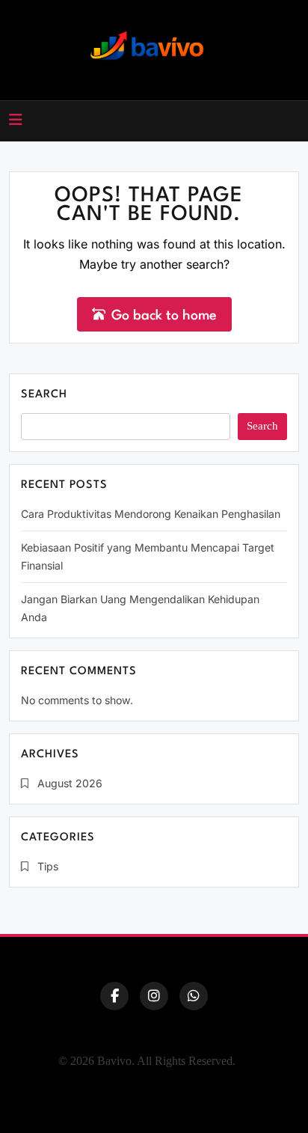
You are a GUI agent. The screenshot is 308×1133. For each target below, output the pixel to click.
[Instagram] (154, 996)
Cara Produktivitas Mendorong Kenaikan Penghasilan (150, 513)
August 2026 (69, 783)
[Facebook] (114, 996)
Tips (47, 866)
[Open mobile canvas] (15, 119)
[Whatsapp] (193, 996)
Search (44, 394)
